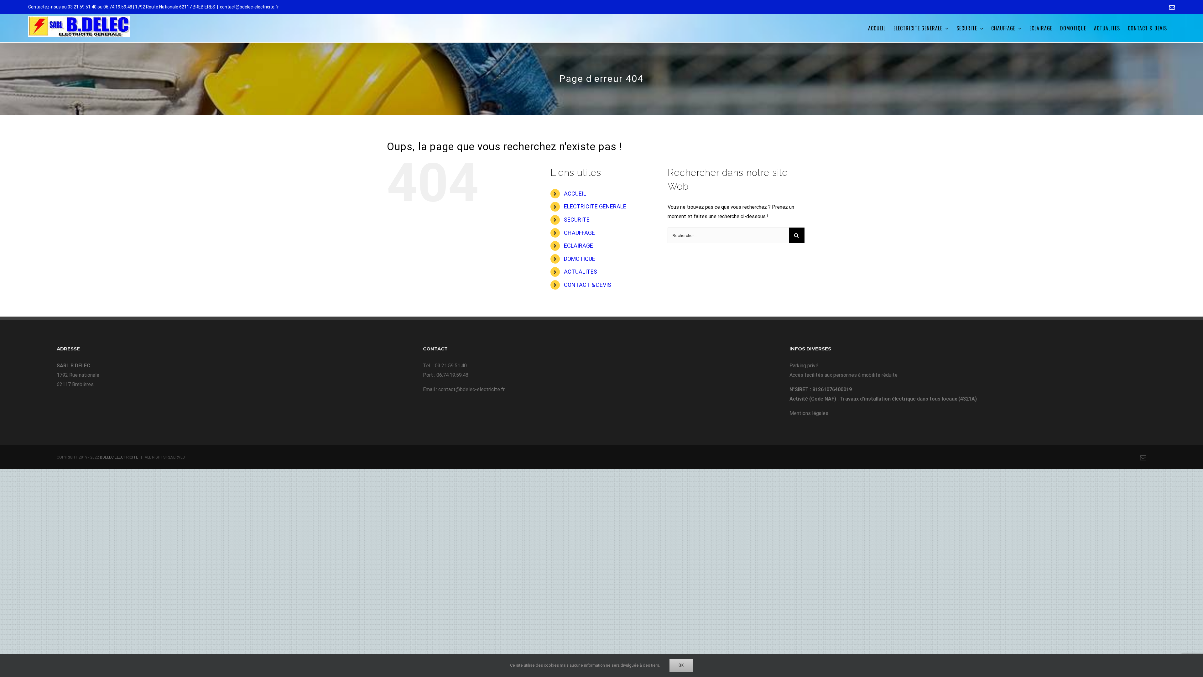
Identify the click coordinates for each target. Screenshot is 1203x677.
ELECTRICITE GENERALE (595, 206)
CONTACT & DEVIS (587, 284)
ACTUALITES (580, 271)
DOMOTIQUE (579, 258)
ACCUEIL (575, 193)
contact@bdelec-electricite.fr (249, 6)
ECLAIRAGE (578, 245)
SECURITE (577, 219)
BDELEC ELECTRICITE (119, 457)
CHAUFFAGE (579, 232)
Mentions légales (808, 413)
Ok (681, 665)
